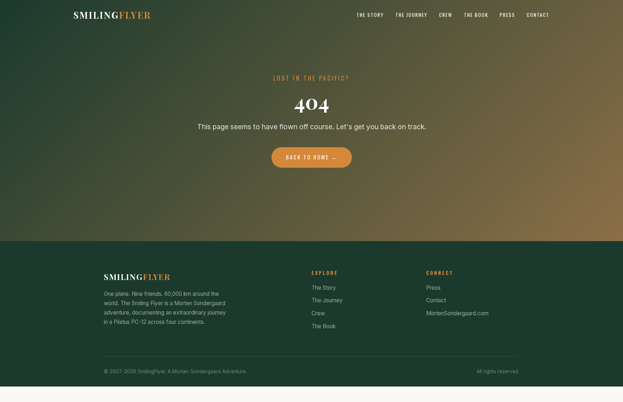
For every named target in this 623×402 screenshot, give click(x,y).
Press (507, 14)
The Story (370, 14)
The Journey (412, 14)
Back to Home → (311, 157)
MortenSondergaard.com (457, 313)
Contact (538, 14)
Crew (445, 14)
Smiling (112, 15)
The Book (476, 14)
